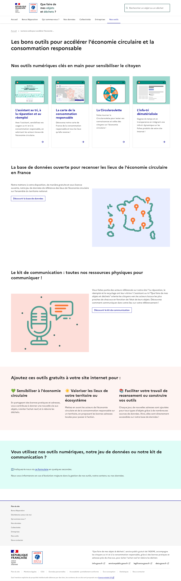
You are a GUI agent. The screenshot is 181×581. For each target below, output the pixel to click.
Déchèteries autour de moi (21, 515)
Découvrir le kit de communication (112, 310)
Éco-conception (109, 572)
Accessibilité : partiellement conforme (84, 572)
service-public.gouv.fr (118, 563)
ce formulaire (41, 469)
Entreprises (100, 19)
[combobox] (149, 8)
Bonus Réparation (30, 19)
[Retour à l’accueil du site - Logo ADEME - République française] (37, 557)
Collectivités (85, 19)
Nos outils (113, 19)
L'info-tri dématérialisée (147, 112)
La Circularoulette (109, 110)
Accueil (14, 19)
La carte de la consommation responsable (66, 114)
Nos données (69, 19)
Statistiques (124, 572)
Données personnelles (57, 572)
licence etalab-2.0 (105, 577)
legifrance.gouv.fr (142, 563)
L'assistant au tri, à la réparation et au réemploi (28, 114)
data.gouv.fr (161, 563)
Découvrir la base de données (28, 198)
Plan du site (15, 572)
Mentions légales (30, 572)
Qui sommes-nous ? (50, 19)
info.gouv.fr (97, 563)
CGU (43, 572)
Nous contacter (17, 540)
